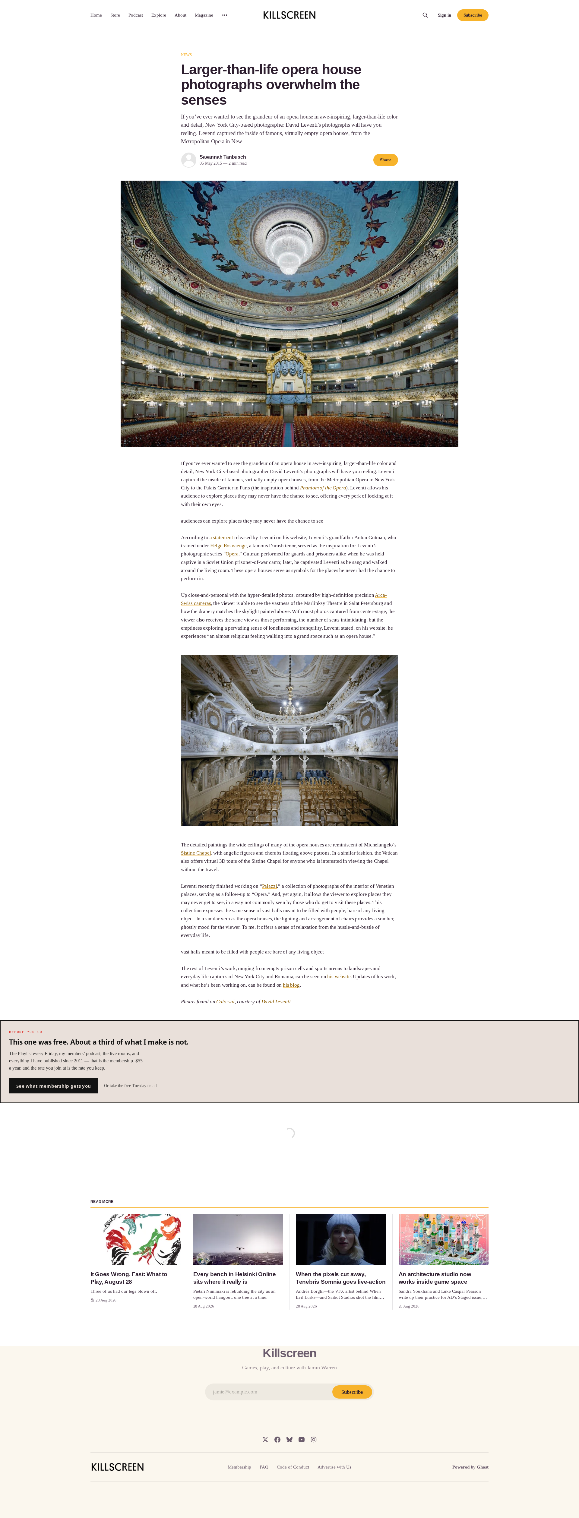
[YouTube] (302, 1440)
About (180, 15)
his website (338, 976)
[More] (224, 15)
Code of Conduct (293, 1467)
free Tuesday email (140, 1085)
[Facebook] (277, 1440)
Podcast (135, 15)
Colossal (225, 1001)
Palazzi (269, 886)
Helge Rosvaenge (228, 546)
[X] (265, 1440)
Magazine (204, 15)
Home (96, 15)
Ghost (483, 1467)
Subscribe (473, 15)
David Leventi (276, 1001)
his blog (291, 985)
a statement (221, 537)
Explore (158, 15)
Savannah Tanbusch (223, 157)
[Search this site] (425, 15)
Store (115, 15)
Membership (239, 1467)
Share (385, 159)
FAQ (264, 1467)
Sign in (444, 15)
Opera (232, 554)
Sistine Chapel (196, 853)
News (186, 54)
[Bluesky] (289, 1440)
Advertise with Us (334, 1467)
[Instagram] (314, 1440)
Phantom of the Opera (323, 488)
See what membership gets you (53, 1086)
